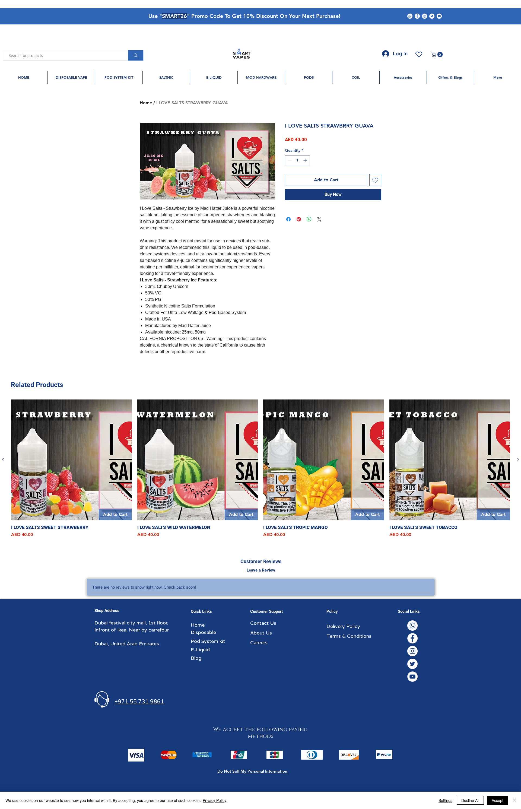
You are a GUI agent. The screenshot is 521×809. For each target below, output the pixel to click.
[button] (437, 54)
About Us (261, 633)
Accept (497, 800)
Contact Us (263, 623)
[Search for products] (135, 55)
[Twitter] (431, 16)
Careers (259, 643)
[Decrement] (289, 160)
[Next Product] (517, 459)
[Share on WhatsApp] (309, 219)
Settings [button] (445, 800)
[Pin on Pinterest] (299, 219)
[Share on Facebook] (288, 219)
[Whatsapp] (409, 16)
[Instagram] (424, 16)
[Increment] (305, 160)
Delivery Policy (343, 626)
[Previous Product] (3, 459)
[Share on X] (319, 219)
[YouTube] (439, 16)
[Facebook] (417, 16)
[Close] (514, 800)
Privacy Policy (214, 800)
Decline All (470, 800)
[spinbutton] (297, 160)
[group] (260, 468)
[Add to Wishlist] (375, 180)
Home (146, 102)
